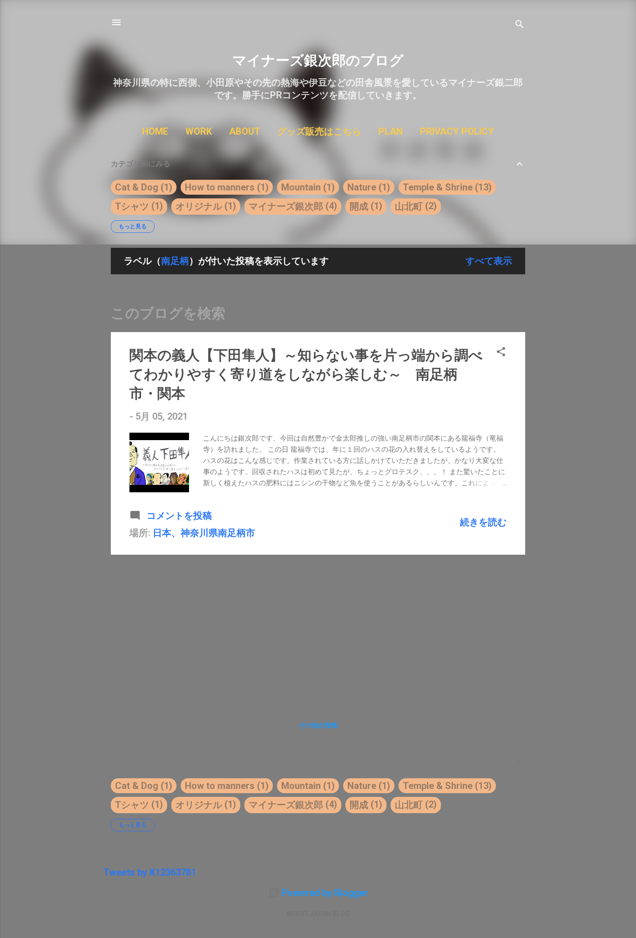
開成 (359, 206)
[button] (501, 353)
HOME (155, 131)
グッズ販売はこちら (319, 131)
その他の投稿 (318, 725)
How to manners (220, 187)
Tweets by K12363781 (149, 872)
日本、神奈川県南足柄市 (204, 532)
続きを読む (483, 522)
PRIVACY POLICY (457, 131)
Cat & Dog (136, 187)
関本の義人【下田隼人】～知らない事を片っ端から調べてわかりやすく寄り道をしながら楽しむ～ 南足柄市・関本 (306, 374)
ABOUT (244, 131)
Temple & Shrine (438, 187)
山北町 (409, 206)
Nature (361, 187)
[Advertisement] (318, 627)
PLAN (391, 131)
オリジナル (199, 206)
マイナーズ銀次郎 (286, 206)
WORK (198, 131)
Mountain (301, 187)
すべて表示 (489, 260)
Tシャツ (132, 206)
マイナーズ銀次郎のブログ (318, 60)
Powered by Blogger (323, 892)
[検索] (519, 25)
